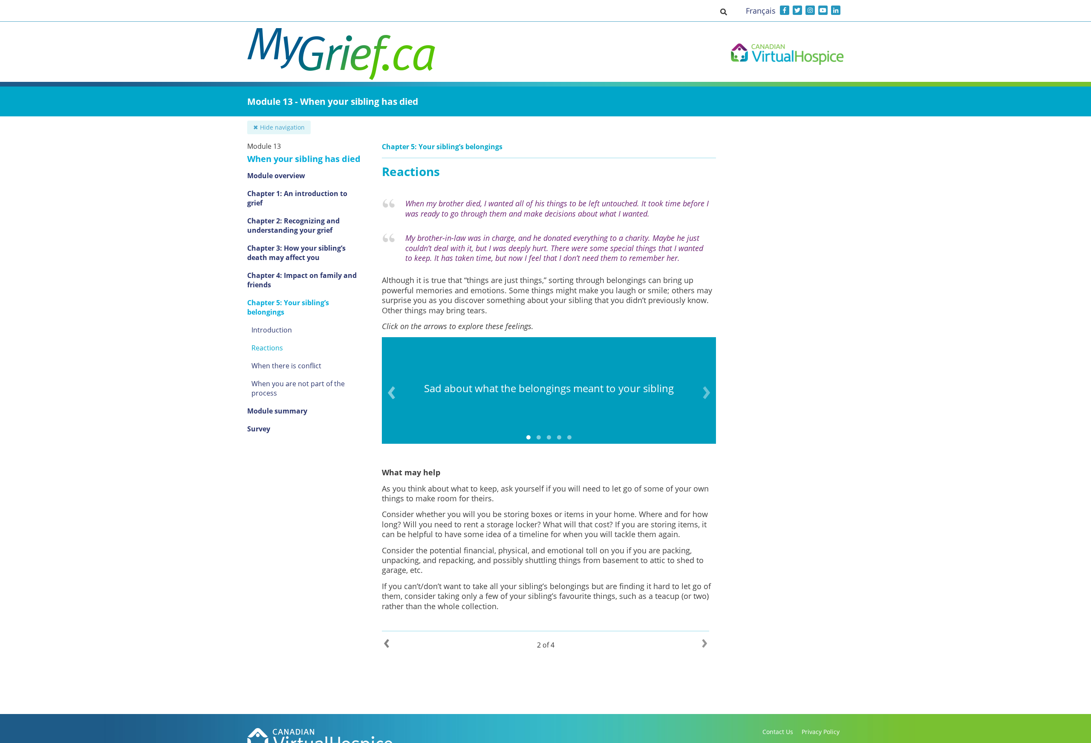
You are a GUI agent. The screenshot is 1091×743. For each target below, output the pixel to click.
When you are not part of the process (298, 388)
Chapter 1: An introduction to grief (297, 198)
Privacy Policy (821, 732)
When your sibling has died (304, 159)
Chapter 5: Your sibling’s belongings (288, 307)
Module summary (277, 411)
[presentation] (391, 392)
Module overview (276, 175)
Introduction (271, 330)
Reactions (267, 348)
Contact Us (777, 732)
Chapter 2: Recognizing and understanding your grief (293, 225)
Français (761, 11)
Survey (258, 429)
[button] (723, 11)
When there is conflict (286, 365)
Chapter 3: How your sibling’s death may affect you (296, 252)
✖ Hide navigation (279, 127)
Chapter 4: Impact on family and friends (302, 280)
